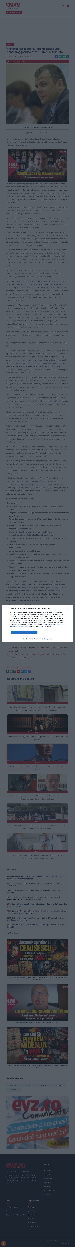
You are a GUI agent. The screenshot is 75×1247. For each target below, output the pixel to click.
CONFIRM (24, 632)
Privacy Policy (48, 639)
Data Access (37, 639)
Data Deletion (27, 639)
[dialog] (37, 623)
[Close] (69, 608)
